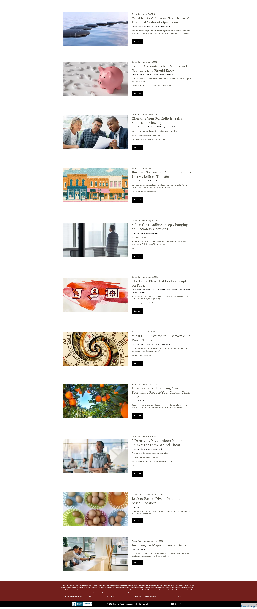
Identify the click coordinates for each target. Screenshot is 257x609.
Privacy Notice (111, 596)
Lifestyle (149, 449)
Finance (134, 26)
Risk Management (165, 26)
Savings (140, 26)
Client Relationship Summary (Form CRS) (78, 596)
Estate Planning (174, 127)
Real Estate (155, 290)
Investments (147, 26)
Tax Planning (154, 75)
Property (162, 290)
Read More (137, 41)
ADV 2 (179, 596)
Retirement (155, 26)
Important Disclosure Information (145, 596)
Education (135, 75)
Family (147, 75)
